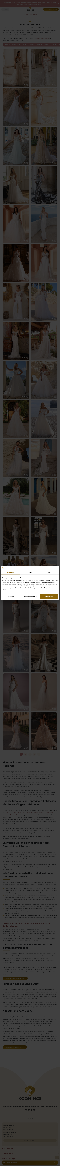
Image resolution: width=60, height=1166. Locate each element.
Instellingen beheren (29, 596)
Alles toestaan (49, 596)
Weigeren (11, 596)
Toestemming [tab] (10, 572)
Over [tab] (49, 572)
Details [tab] (30, 572)
